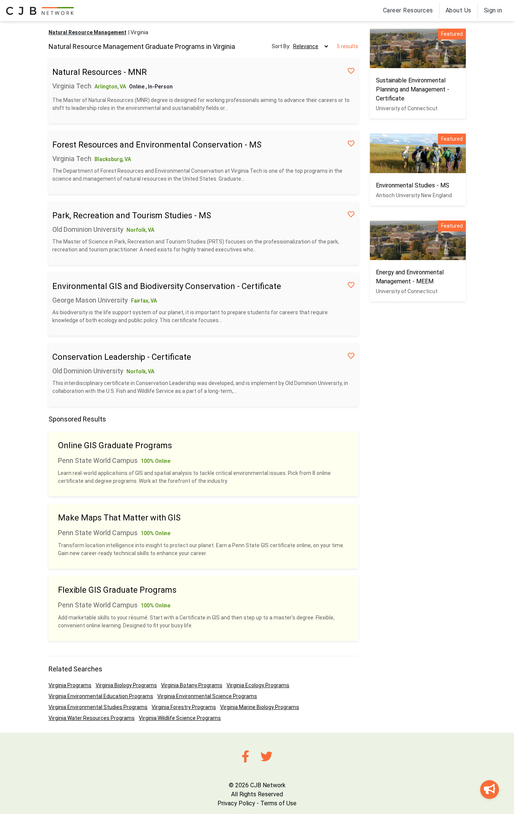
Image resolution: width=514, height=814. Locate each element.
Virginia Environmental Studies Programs (98, 707)
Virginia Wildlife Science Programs (180, 718)
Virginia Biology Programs (126, 685)
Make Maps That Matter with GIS (119, 517)
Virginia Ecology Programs (258, 685)
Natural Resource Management (87, 32)
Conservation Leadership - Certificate (121, 357)
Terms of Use (278, 803)
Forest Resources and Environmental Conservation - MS (157, 144)
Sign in (493, 10)
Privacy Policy (236, 803)
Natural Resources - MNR (99, 72)
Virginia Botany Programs (191, 685)
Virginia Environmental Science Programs (207, 696)
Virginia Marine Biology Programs (259, 707)
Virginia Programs (70, 685)
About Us (458, 10)
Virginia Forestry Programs (184, 707)
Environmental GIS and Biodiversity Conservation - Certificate (166, 286)
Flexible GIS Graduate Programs (117, 590)
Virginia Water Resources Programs (92, 718)
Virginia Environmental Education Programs (101, 696)
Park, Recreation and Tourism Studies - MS (131, 215)
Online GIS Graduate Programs (115, 445)
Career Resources (408, 10)
